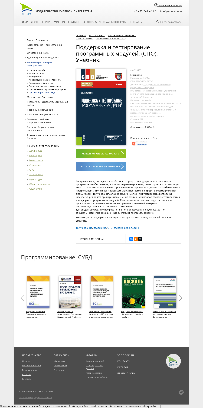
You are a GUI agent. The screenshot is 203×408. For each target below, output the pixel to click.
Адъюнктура (35, 179)
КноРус (148, 100)
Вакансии (26, 374)
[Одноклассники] (136, 239)
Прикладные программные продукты (47, 89)
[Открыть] (25, 40)
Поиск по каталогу (170, 21)
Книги (46, 21)
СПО (31, 169)
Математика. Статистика (40, 97)
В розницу (59, 370)
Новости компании (31, 365)
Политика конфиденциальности (35, 397)
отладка (118, 227)
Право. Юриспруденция (40, 109)
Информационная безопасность (45, 79)
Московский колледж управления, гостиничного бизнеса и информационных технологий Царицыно (153, 93)
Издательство (31, 21)
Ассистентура (36, 174)
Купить (74, 21)
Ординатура (35, 188)
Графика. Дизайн (37, 70)
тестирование (84, 227)
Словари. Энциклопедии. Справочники (40, 129)
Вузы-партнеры (29, 370)
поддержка (99, 227)
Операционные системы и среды (45, 86)
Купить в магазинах (92, 239)
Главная (81, 35)
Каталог (123, 367)
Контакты (136, 21)
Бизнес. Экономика (37, 40)
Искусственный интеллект (41, 83)
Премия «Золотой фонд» (97, 377)
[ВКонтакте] (131, 239)
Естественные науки (38, 52)
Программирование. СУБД (42, 92)
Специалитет (36, 164)
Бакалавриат (35, 155)
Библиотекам (60, 365)
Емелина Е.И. (136, 74)
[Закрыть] (25, 62)
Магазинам (59, 361)
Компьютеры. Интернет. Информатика (40, 64)
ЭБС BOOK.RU (125, 355)
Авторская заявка (94, 372)
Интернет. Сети (36, 73)
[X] (140, 239)
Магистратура (36, 160)
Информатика (36, 76)
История (26, 361)
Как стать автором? (95, 361)
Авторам (104, 21)
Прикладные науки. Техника (42, 114)
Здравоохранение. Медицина (43, 57)
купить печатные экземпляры (101, 166)
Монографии (119, 21)
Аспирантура (35, 150)
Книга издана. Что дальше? (94, 367)
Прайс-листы (60, 21)
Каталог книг (97, 35)
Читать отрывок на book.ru (100, 153)
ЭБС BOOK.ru (89, 21)
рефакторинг (131, 227)
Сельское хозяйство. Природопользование (39, 121)
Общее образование (40, 183)
